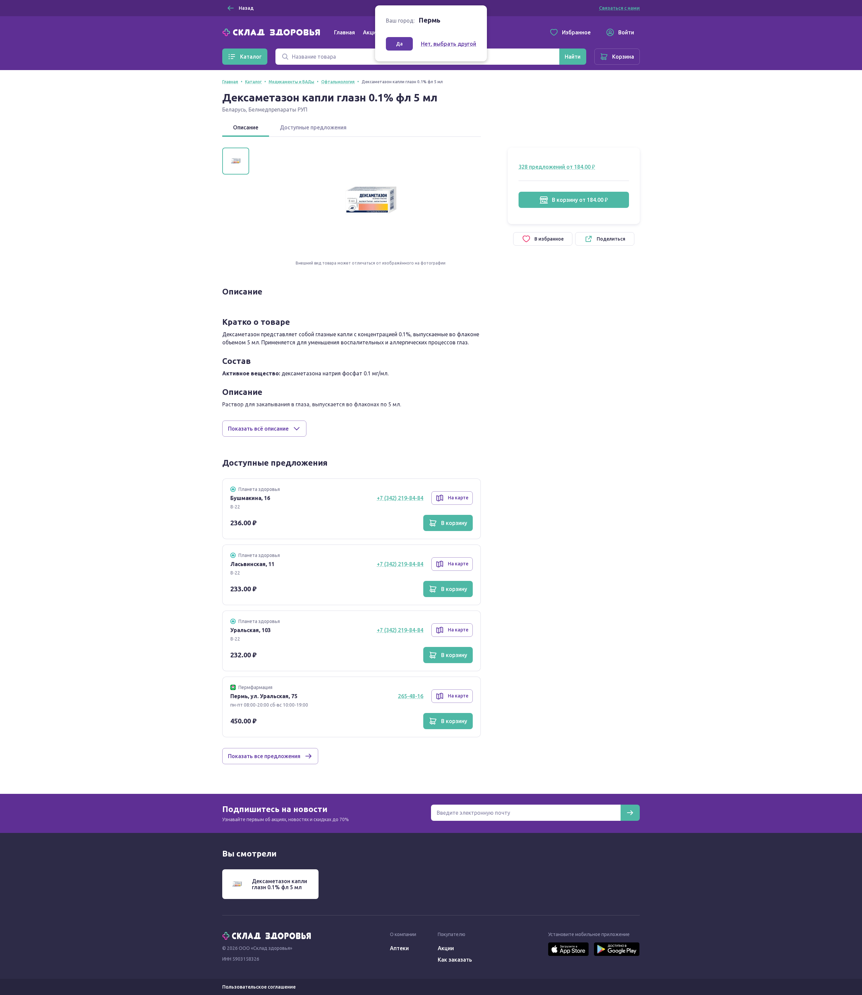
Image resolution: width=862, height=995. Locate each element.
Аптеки (399, 948)
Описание (245, 127)
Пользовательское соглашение (259, 987)
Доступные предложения (313, 127)
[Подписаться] (630, 813)
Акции (371, 32)
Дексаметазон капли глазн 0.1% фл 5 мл (279, 884)
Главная (344, 32)
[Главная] (272, 32)
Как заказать (455, 960)
